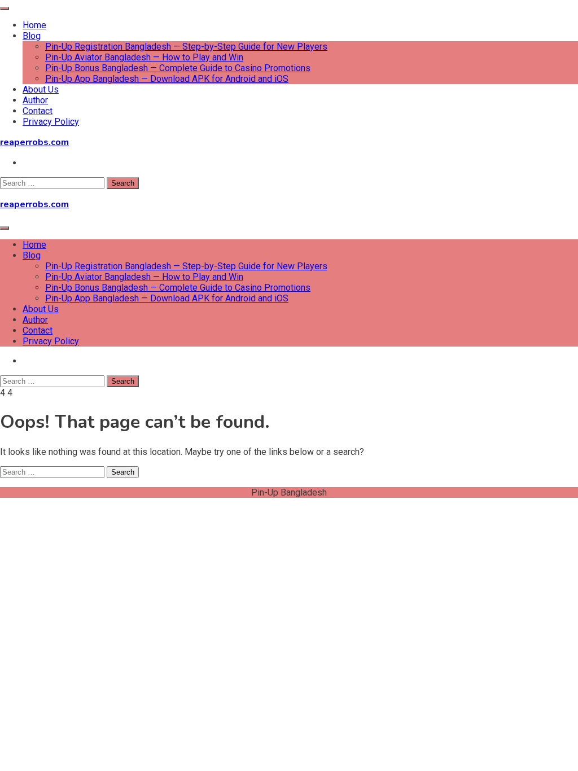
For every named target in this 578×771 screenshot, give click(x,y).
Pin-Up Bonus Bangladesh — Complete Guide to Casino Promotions (177, 68)
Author (35, 100)
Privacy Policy (51, 121)
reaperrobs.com (34, 142)
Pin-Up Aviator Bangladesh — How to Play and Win (144, 57)
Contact (37, 111)
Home (34, 25)
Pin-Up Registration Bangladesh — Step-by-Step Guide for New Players (186, 46)
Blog (32, 35)
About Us (41, 89)
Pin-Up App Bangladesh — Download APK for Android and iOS (166, 78)
